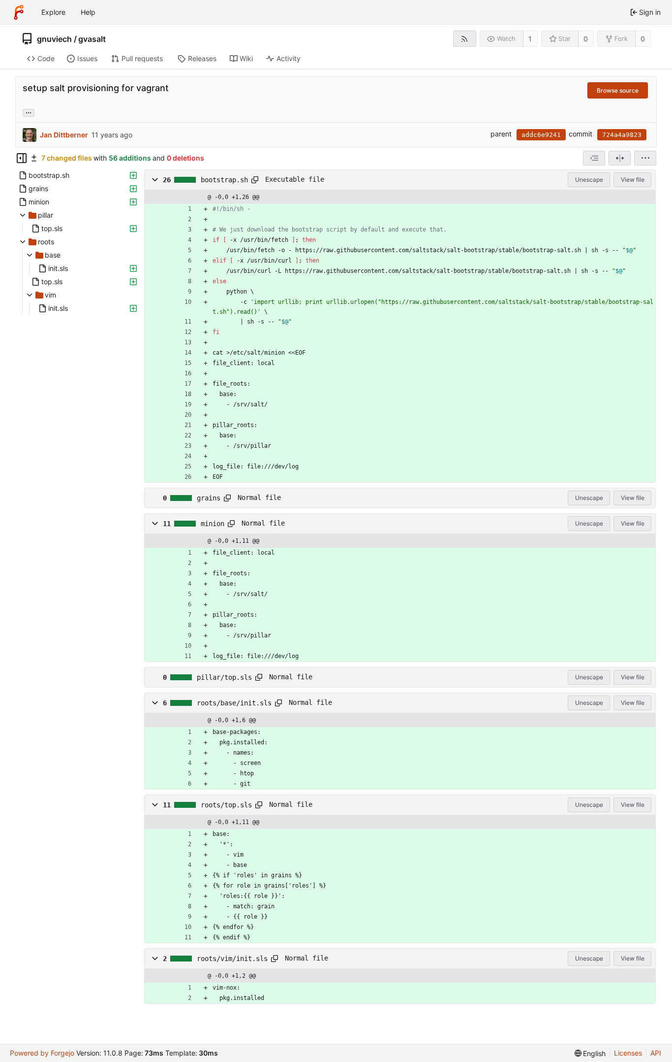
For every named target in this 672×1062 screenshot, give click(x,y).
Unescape (589, 179)
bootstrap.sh (224, 180)
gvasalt (92, 39)
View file (632, 179)
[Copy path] (255, 180)
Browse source (618, 90)
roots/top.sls (226, 805)
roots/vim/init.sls (232, 958)
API (655, 1053)
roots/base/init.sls (234, 703)
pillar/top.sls (224, 677)
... (28, 112)
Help (88, 12)
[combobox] (594, 158)
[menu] (645, 158)
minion (212, 524)
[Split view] (620, 158)
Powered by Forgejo (42, 1053)
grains (208, 498)
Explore (53, 12)
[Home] (18, 12)
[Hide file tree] (22, 158)
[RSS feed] (464, 39)
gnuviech (54, 39)
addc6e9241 (541, 134)
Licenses (628, 1053)
